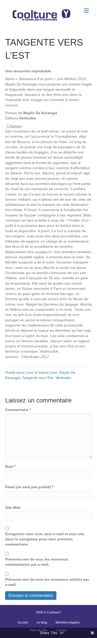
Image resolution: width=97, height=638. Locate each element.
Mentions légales (68, 622)
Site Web (13, 507)
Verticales (63, 378)
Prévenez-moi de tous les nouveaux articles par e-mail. (47, 582)
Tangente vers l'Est (37, 378)
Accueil (23, 622)
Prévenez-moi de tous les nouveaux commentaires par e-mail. (36, 561)
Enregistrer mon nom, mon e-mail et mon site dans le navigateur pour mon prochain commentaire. (44, 539)
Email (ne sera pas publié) (29, 487)
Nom (10, 466)
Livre (29, 372)
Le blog (41, 622)
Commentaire (18, 410)
